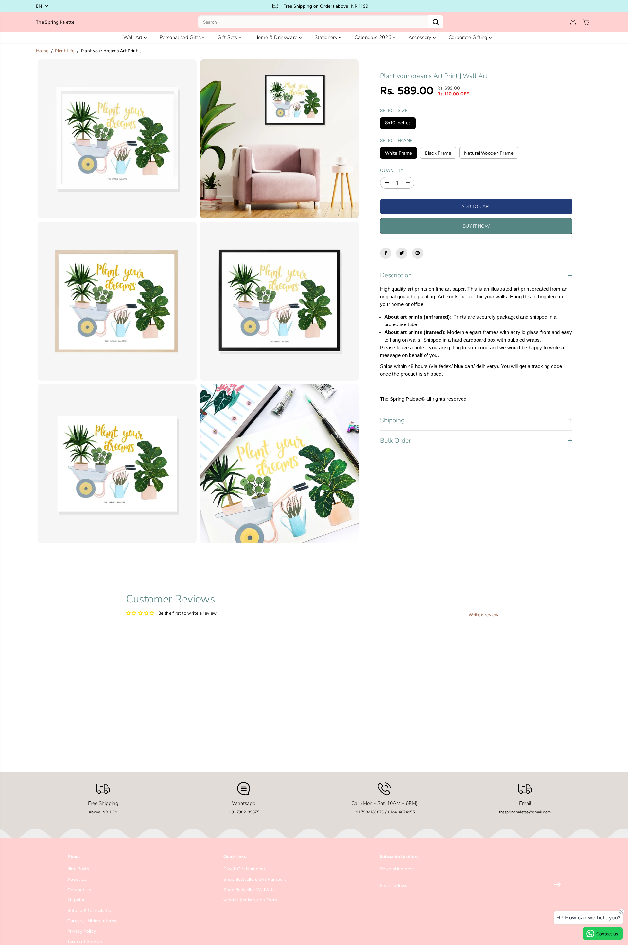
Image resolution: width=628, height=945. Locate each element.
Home (42, 50)
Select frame (396, 140)
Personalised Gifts (181, 37)
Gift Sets (228, 37)
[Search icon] (435, 21)
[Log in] (573, 22)
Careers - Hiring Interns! (92, 920)
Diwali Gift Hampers (244, 868)
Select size (394, 110)
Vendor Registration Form (250, 899)
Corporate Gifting (469, 37)
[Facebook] (385, 253)
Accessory (421, 37)
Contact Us (79, 889)
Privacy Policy (81, 931)
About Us (77, 879)
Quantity (392, 170)
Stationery (327, 37)
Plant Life (64, 50)
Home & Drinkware (276, 37)
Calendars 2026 (373, 37)
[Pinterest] (417, 253)
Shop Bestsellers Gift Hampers (254, 879)
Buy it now (476, 226)
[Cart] (586, 22)
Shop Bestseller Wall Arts (249, 889)
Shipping (76, 899)
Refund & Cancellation (90, 910)
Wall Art (133, 37)
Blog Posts (78, 868)
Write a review (483, 614)
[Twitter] (401, 253)
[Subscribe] (557, 886)
